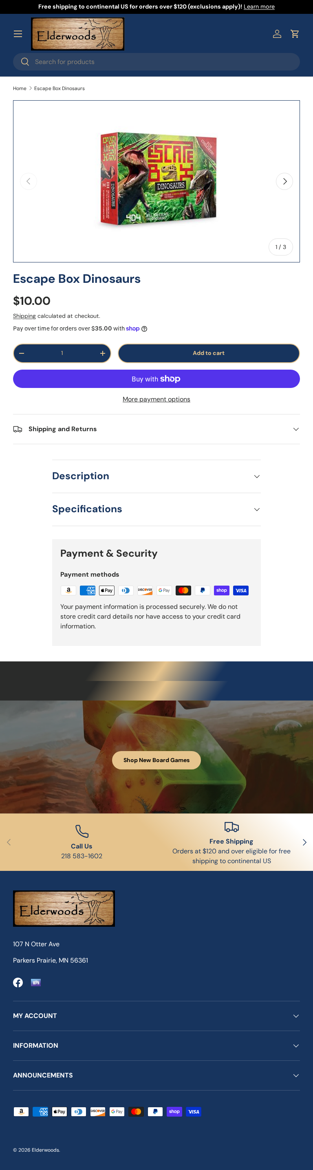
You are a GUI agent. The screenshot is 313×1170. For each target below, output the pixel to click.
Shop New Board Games (156, 760)
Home (19, 88)
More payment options (156, 399)
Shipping (24, 315)
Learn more (259, 6)
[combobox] (156, 62)
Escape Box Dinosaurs (59, 88)
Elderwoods (45, 1150)
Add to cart (209, 353)
